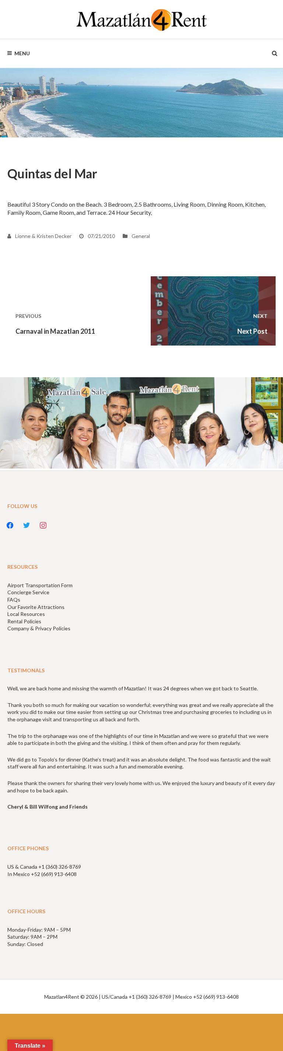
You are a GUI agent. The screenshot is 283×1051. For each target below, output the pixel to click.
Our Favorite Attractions (35, 607)
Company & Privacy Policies (38, 628)
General (141, 236)
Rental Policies (24, 621)
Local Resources (26, 614)
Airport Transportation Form (40, 585)
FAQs (13, 599)
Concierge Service (28, 592)
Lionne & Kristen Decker (42, 236)
